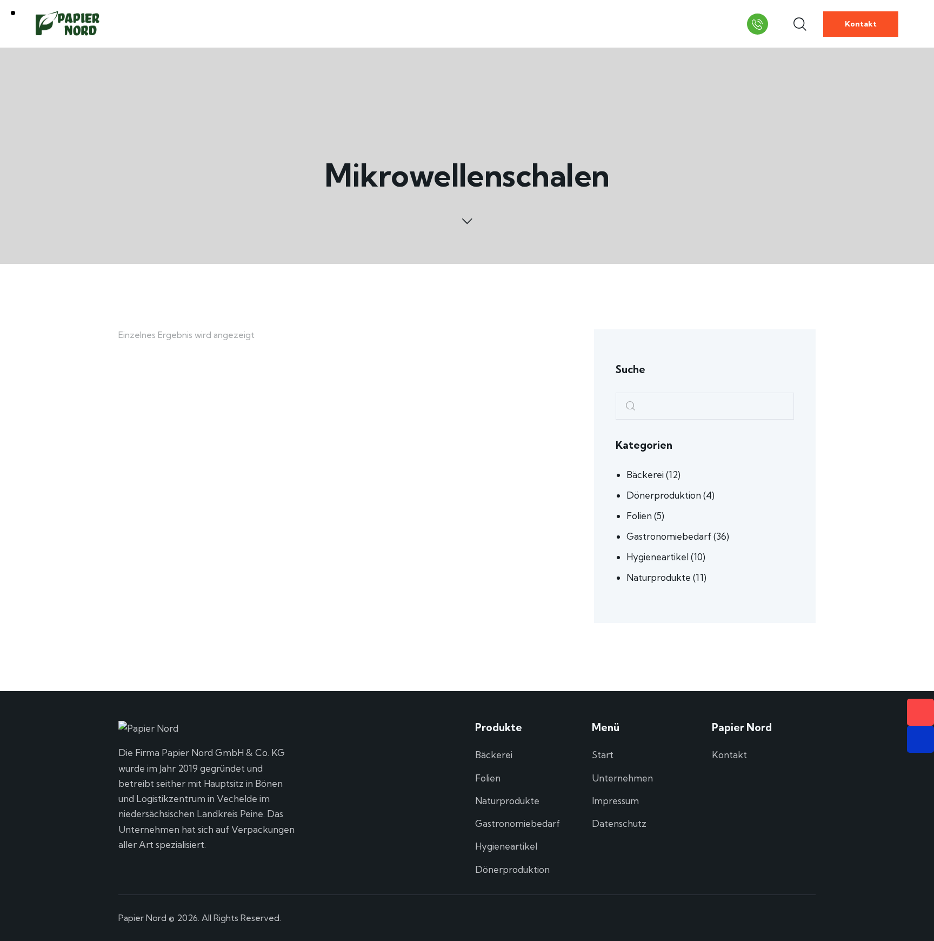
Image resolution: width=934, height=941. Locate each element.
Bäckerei (645, 474)
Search (627, 406)
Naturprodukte (658, 577)
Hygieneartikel (657, 556)
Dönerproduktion (663, 495)
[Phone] (920, 712)
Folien (639, 515)
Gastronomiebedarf (668, 536)
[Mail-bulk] (920, 739)
